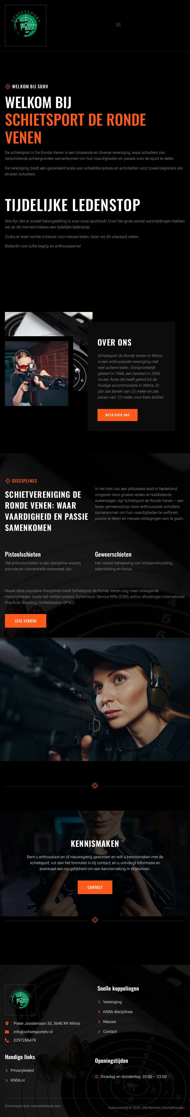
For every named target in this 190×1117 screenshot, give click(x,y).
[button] (118, 24)
